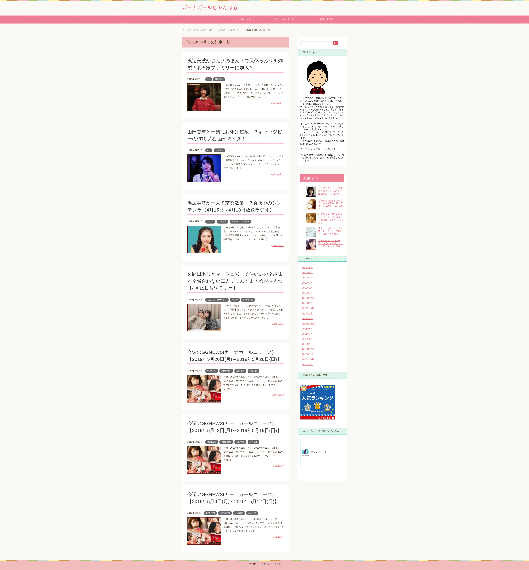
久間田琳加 (248, 300)
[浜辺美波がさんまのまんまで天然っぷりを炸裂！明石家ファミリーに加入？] (204, 109)
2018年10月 (308, 308)
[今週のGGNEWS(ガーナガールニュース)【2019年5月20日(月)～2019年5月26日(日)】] (204, 400)
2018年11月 (308, 303)
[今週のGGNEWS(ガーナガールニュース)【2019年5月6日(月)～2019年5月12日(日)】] (204, 542)
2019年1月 (307, 293)
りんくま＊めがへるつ (217, 300)
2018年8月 (307, 318)
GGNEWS (211, 371)
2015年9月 (307, 364)
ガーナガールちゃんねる (210, 7)
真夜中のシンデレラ (240, 221)
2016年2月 (307, 339)
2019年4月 (307, 278)
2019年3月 (307, 283)
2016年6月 (307, 329)
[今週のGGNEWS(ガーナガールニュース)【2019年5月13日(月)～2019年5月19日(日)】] (204, 471)
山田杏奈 (219, 150)
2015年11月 (308, 354)
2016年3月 (307, 334)
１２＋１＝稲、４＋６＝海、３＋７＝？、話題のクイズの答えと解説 (330, 231)
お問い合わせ (326, 19)
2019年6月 (307, 267)
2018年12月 (308, 298)
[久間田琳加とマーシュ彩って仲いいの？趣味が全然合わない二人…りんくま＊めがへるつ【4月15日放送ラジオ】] (204, 329)
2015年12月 (308, 349)
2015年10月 (308, 359)
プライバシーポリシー (285, 19)
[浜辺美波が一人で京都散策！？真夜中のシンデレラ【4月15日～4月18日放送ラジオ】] (204, 251)
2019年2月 (307, 288)
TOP (199, 30)
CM (208, 150)
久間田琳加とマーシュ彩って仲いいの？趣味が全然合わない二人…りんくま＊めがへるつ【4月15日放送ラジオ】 (235, 281)
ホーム (202, 19)
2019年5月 (307, 272)
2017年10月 (308, 323)
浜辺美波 (219, 79)
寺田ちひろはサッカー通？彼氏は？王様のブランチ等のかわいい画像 (330, 243)
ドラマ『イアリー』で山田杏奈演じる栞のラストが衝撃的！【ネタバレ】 (330, 191)
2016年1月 (307, 344)
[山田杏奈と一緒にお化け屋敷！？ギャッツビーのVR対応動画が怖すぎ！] (204, 180)
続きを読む (278, 103)
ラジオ (210, 221)
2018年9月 (307, 313)
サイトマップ (243, 19)
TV (208, 79)
